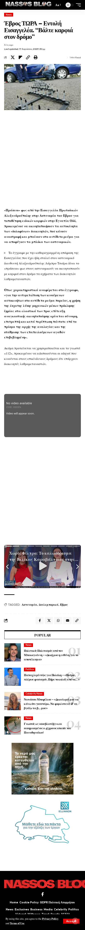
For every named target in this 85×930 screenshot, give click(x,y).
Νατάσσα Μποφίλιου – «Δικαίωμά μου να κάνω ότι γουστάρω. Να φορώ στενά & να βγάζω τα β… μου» (51, 703)
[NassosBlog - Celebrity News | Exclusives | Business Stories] (28, 5)
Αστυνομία (29, 605)
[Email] (67, 620)
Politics (30, 669)
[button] (71, 921)
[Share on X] (12, 57)
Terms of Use (17, 923)
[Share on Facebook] (39, 620)
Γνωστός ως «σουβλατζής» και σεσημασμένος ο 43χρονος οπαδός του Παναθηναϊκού (47, 728)
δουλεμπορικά (48, 605)
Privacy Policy (50, 918)
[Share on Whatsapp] (58, 620)
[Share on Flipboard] (20, 57)
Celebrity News (34, 693)
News (9, 14)
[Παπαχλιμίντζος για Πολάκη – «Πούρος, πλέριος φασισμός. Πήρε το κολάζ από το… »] (12, 677)
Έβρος (64, 605)
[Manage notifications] (75, 921)
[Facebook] (42, 894)
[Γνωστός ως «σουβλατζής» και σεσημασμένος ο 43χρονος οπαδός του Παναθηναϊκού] (12, 725)
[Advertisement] (42, 158)
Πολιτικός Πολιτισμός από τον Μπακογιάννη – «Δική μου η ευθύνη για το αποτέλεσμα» (51, 655)
